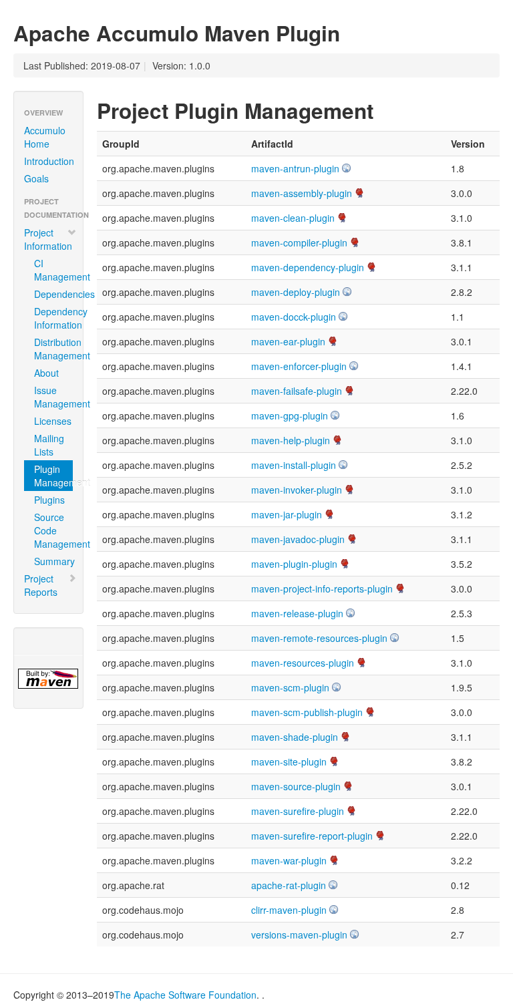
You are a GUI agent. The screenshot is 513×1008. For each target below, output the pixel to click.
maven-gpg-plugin (289, 415)
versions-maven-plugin (299, 934)
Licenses (52, 421)
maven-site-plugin (289, 761)
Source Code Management (53, 530)
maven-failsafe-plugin (296, 390)
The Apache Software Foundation (185, 994)
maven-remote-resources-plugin (319, 638)
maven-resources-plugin (302, 662)
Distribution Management (53, 348)
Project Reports (40, 585)
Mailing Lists (49, 445)
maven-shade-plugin (294, 736)
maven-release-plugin (297, 613)
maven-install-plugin (293, 465)
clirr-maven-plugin (289, 909)
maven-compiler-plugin (299, 242)
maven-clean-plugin (293, 217)
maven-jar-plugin (286, 514)
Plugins (49, 499)
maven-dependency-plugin (307, 267)
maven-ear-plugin (288, 341)
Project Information (48, 239)
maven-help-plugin (290, 440)
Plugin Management (53, 475)
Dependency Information (53, 318)
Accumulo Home (44, 137)
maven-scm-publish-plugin (307, 712)
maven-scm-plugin (290, 687)
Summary (53, 561)
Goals (36, 178)
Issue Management (53, 396)
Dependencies (53, 294)
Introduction (49, 161)
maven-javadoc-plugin (298, 539)
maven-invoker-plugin (296, 489)
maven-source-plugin (296, 786)
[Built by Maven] (48, 679)
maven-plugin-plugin (294, 563)
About (46, 372)
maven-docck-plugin (293, 316)
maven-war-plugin (289, 860)
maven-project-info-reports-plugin (322, 588)
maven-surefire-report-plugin (312, 835)
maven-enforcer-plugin (299, 366)
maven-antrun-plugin (295, 168)
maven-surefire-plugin (297, 811)
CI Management (53, 270)
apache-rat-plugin (288, 885)
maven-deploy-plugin (295, 292)
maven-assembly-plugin (301, 193)
